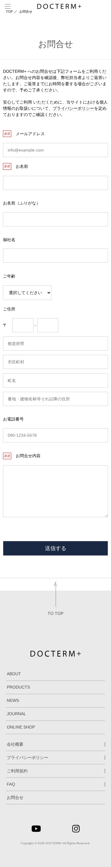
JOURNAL (16, 713)
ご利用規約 (17, 770)
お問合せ (15, 797)
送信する (55, 548)
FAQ (11, 784)
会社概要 (15, 744)
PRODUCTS (18, 687)
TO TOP (55, 613)
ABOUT (14, 673)
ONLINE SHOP (21, 727)
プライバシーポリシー (73, 108)
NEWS (13, 700)
